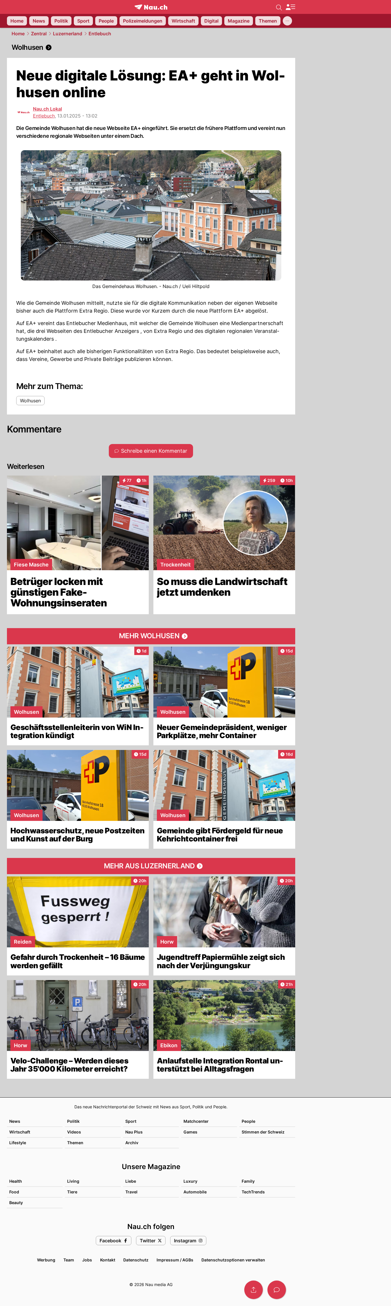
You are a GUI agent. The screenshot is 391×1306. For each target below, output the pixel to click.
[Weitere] (287, 20)
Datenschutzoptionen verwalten (233, 1259)
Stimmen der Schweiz (263, 1131)
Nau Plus (134, 1131)
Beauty (16, 1202)
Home (18, 33)
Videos (74, 1131)
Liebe (130, 1181)
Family (248, 1181)
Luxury (190, 1181)
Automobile (195, 1191)
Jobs (87, 1259)
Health (15, 1181)
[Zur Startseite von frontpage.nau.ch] (151, 7)
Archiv (131, 1142)
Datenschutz (135, 1259)
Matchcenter (196, 1121)
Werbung (46, 1259)
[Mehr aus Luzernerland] (151, 866)
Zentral (39, 33)
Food (14, 1191)
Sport (130, 1121)
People (248, 1121)
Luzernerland (67, 33)
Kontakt (107, 1259)
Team (68, 1259)
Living (73, 1181)
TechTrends (253, 1191)
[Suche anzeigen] (279, 6)
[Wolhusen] (151, 47)
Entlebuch (100, 33)
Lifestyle (17, 1142)
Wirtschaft (19, 1131)
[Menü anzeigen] (290, 7)
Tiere (72, 1191)
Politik (73, 1121)
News (14, 1121)
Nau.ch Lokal (47, 109)
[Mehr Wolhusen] (151, 636)
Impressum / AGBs (175, 1259)
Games (190, 1131)
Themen (75, 1142)
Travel (131, 1191)
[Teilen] (253, 1290)
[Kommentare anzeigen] (276, 1290)
